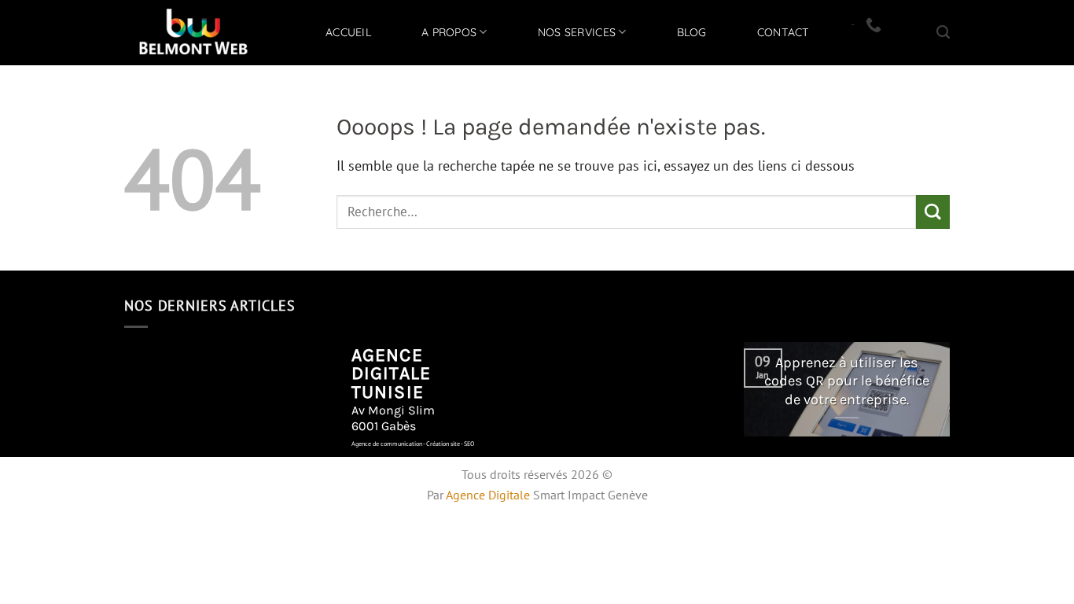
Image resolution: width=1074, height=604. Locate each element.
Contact (783, 32)
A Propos (448, 32)
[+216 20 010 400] (875, 24)
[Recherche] (943, 32)
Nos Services (577, 32)
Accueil (348, 32)
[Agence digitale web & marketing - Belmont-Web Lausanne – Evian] (193, 32)
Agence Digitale (488, 495)
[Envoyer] (933, 212)
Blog (692, 32)
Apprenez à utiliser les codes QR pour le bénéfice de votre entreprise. (846, 381)
